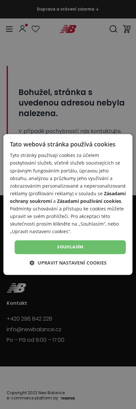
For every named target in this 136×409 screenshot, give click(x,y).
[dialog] (67, 204)
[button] (68, 263)
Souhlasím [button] (70, 247)
